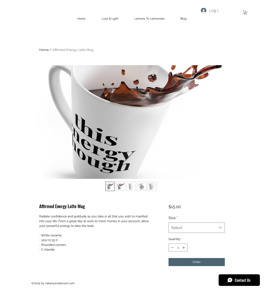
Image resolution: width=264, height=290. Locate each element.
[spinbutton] (177, 247)
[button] (245, 12)
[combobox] (197, 228)
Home (44, 50)
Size (173, 218)
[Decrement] (172, 247)
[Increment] (184, 247)
